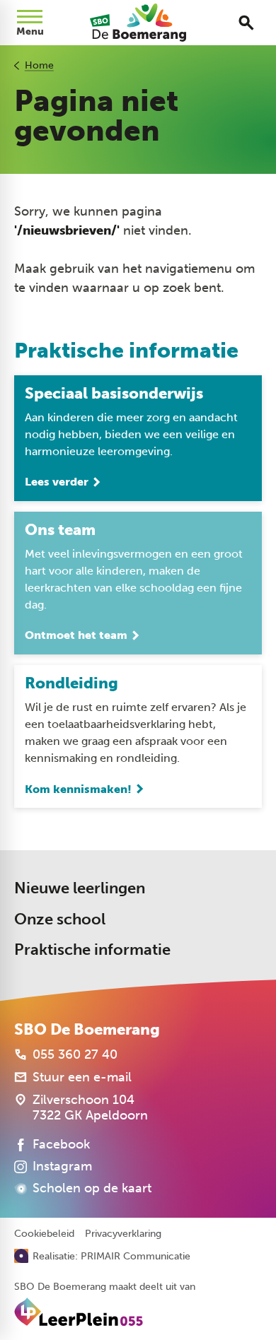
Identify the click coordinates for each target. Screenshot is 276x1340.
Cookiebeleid (44, 1234)
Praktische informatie (92, 949)
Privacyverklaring (123, 1234)
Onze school (59, 919)
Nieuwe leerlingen (79, 888)
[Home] (138, 23)
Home (39, 65)
